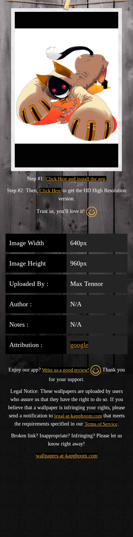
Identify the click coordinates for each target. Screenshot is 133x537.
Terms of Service (101, 424)
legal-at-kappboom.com (78, 415)
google (79, 344)
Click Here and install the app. (76, 178)
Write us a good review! (65, 370)
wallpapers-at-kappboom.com (67, 455)
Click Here (50, 190)
